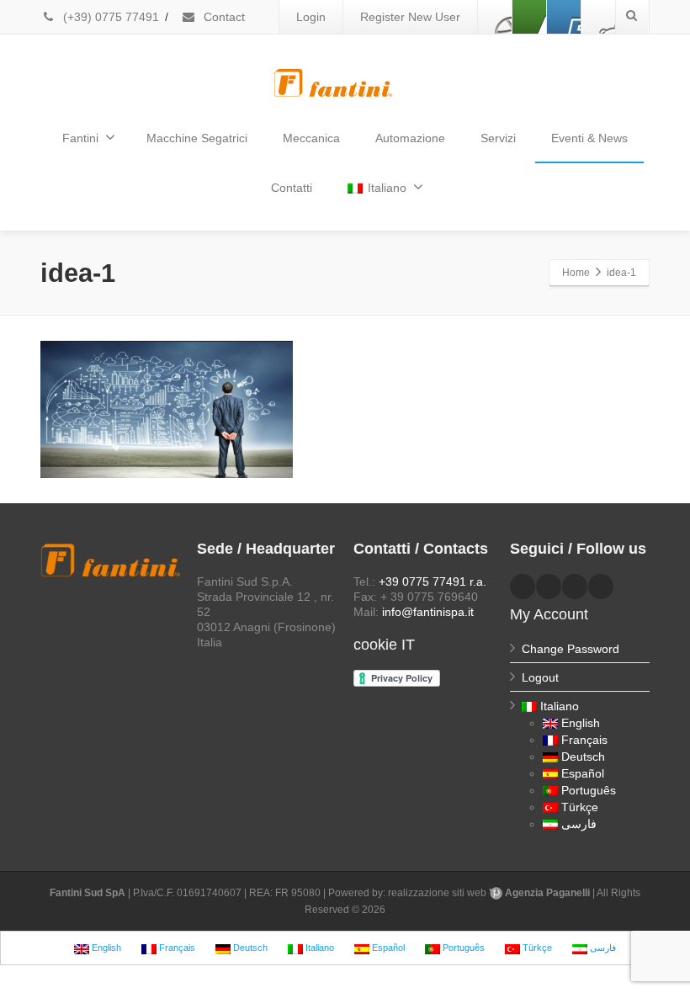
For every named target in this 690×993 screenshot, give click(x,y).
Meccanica (311, 138)
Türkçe (579, 807)
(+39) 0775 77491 (109, 17)
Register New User (410, 17)
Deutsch (583, 756)
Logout (540, 677)
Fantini (80, 138)
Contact (222, 17)
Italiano (387, 187)
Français (584, 739)
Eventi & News (589, 138)
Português (588, 790)
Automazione (410, 138)
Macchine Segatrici (196, 138)
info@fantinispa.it (428, 612)
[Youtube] (564, 17)
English (580, 723)
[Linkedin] (529, 17)
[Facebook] (495, 17)
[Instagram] (598, 17)
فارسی (579, 824)
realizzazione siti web (437, 893)
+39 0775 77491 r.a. (432, 581)
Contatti (291, 187)
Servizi (498, 138)
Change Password (570, 649)
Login (311, 17)
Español (582, 773)
